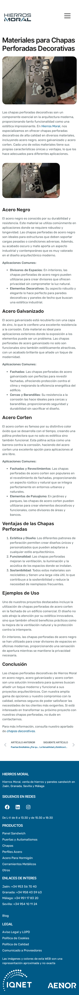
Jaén (6, 886)
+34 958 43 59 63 (29, 892)
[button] (67, 16)
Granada (8, 892)
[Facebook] (7, 807)
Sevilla (7, 904)
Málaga (7, 898)
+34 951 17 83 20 (26, 898)
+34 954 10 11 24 (25, 904)
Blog (5, 915)
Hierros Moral (50, 126)
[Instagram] (28, 807)
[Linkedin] (17, 807)
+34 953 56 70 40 (24, 886)
